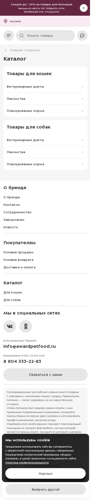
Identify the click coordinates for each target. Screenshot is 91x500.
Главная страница (25, 50)
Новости (10, 227)
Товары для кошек (29, 73)
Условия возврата (18, 260)
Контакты (11, 205)
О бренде (11, 197)
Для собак (12, 300)
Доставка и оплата (19, 267)
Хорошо (45, 473)
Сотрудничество (17, 212)
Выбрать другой (45, 489)
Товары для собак (28, 126)
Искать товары (40, 35)
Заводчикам (13, 219)
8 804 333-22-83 (22, 361)
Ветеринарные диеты (25, 86)
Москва (15, 21)
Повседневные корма (25, 111)
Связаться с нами (45, 375)
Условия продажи (18, 252)
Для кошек (12, 292)
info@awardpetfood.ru (29, 346)
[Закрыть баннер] (84, 8)
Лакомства (16, 98)
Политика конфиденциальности (27, 462)
